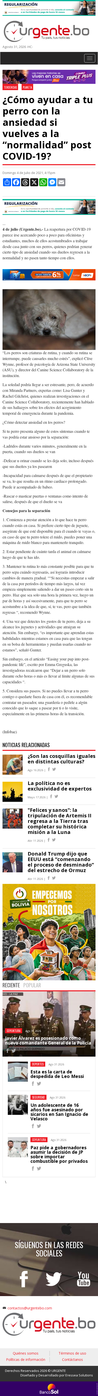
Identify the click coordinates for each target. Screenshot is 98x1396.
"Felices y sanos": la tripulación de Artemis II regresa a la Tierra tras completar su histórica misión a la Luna (59, 821)
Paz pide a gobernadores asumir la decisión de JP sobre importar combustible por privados (59, 1154)
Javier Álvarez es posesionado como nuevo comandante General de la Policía (48, 1040)
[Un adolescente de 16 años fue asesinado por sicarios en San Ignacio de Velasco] (32, 1126)
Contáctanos (72, 1359)
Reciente (11, 985)
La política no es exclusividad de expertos (60, 786)
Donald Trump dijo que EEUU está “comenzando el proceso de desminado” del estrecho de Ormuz (61, 862)
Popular (32, 985)
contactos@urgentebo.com (30, 1308)
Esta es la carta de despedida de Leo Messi (57, 1074)
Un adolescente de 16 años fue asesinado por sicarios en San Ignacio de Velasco (59, 1112)
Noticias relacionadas (26, 745)
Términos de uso (72, 1353)
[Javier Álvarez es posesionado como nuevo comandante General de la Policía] (7, 1051)
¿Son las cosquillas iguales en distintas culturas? (61, 759)
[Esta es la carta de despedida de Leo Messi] (32, 1084)
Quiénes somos (25, 1353)
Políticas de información (25, 1359)
